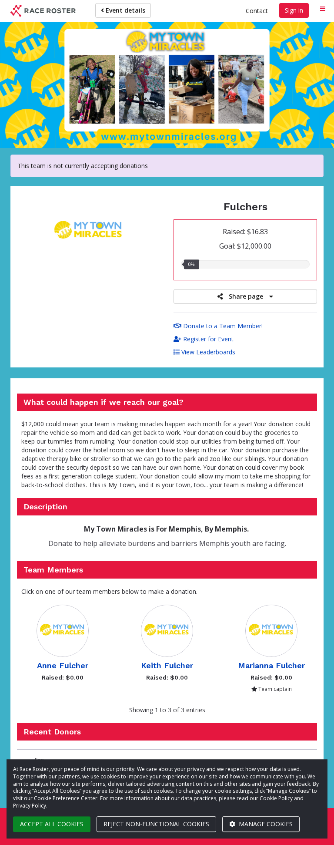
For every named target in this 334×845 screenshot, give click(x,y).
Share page (246, 296)
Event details (124, 10)
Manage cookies (265, 824)
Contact (257, 11)
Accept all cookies (52, 824)
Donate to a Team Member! (222, 326)
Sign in (294, 10)
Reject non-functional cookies (156, 824)
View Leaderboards (207, 352)
